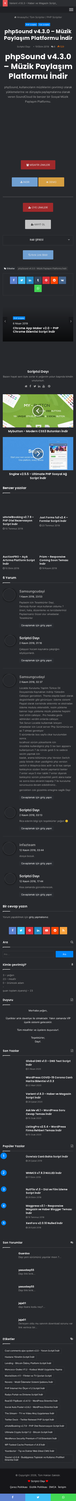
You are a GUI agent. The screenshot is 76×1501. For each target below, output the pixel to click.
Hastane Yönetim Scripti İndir (19, 1357)
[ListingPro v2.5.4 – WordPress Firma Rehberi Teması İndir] (13, 1132)
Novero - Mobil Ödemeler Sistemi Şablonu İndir (29, 1382)
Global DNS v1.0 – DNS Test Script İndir (48, 1063)
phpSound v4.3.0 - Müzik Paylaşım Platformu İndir (42, 268)
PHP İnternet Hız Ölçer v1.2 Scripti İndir (25, 1388)
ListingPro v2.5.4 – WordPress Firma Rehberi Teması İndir (46, 1128)
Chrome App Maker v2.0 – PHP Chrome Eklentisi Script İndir (36, 329)
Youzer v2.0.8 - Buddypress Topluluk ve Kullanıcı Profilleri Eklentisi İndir (34, 1458)
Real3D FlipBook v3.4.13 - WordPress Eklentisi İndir (31, 1400)
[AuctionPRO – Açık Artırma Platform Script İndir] (20, 543)
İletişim (62, 1487)
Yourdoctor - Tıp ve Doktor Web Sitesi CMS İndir (29, 1451)
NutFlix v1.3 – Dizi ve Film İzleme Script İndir (47, 1191)
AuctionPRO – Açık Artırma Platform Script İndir (19, 560)
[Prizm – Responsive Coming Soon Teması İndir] (56, 543)
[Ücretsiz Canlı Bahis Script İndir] (13, 1162)
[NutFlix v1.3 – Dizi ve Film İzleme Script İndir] (13, 1195)
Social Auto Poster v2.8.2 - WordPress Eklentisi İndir (31, 1407)
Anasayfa (22, 17)
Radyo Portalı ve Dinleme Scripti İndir (24, 1394)
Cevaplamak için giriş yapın (36, 625)
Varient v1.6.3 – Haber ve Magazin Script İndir (35, 3)
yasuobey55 (26, 1269)
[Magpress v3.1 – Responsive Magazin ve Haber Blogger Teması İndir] (13, 1209)
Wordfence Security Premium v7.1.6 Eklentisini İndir (31, 1438)
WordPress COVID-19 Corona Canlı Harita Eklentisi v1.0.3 (49, 1079)
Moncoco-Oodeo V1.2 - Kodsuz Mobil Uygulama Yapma (33, 1369)
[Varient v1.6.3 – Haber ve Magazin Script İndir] (13, 1099)
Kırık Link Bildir (39, 254)
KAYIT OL (39, 224)
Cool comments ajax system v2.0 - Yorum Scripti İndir (32, 1350)
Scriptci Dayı (23, 46)
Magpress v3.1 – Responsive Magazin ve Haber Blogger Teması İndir (49, 1209)
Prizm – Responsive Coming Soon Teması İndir (53, 560)
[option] (38, 321)
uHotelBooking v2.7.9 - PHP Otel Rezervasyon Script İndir (34, 1425)
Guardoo (24, 1253)
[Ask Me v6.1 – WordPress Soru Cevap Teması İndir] (13, 1115)
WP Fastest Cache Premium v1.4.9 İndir (25, 1444)
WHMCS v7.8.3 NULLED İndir (44, 1173)
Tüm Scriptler (37, 17)
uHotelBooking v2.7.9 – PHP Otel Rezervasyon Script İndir (18, 520)
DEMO (52, 182)
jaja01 (22, 1303)
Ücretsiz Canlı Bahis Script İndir (47, 1156)
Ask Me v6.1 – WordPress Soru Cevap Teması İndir (45, 1112)
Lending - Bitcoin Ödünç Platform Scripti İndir (28, 1363)
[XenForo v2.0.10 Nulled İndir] (13, 1228)
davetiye (27, 1018)
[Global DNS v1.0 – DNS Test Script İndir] (13, 1066)
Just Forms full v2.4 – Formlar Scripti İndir (53, 519)
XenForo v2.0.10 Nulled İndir (44, 1223)
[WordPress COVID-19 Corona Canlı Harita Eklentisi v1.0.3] (13, 1083)
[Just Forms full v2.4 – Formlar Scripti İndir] (56, 505)
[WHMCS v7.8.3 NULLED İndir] (13, 1178)
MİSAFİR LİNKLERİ (39, 164)
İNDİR (26, 182)
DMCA (52, 1487)
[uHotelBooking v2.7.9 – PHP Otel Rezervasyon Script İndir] (20, 505)
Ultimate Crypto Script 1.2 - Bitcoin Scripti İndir (29, 1432)
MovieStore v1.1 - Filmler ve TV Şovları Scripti (28, 1375)
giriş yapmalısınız (38, 917)
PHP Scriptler (54, 17)
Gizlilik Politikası (38, 1487)
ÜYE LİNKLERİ (39, 207)
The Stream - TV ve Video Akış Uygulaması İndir (29, 1413)
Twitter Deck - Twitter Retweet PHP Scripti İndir (29, 1419)
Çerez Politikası (18, 1487)
